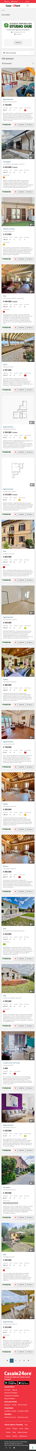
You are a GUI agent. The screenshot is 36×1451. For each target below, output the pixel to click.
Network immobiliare (10, 1393)
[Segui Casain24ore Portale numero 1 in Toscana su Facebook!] (6, 1448)
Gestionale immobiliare (11, 1396)
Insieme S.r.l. (19, 1443)
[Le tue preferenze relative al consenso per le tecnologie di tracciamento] (32, 1447)
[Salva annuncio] (15, 124)
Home (3, 10)
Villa (4, 296)
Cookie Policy (24, 1445)
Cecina (8, 1436)
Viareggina (7, 162)
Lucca (21, 1428)
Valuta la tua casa (10, 1417)
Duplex (5, 679)
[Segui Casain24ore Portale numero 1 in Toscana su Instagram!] (10, 1448)
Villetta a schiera (9, 229)
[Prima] (7, 1361)
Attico (5, 365)
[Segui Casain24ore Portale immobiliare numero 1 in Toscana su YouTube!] (14, 1448)
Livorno (8, 1428)
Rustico (5, 866)
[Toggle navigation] (27, 5)
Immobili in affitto (23, 1411)
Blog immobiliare (9, 1398)
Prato (14, 1432)
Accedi (14, 1405)
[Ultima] (28, 1361)
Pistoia (8, 1432)
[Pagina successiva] (24, 1361)
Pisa (26, 1425)
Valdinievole (23, 1436)
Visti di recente (22, 1405)
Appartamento (8, 99)
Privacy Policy (16, 1445)
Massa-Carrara (22, 1432)
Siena (26, 1428)
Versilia (14, 1436)
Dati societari (8, 1445)
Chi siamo (7, 1390)
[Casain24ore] (13, 5)
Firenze (14, 1428)
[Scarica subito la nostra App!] (10, 1383)
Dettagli (29, 124)
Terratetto (6, 1187)
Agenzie (14, 1390)
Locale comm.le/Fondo (11, 1063)
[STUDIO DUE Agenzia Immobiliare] (6, 124)
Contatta (18, 42)
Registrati (7, 1405)
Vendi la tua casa (22, 1417)
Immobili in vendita (10, 1411)
